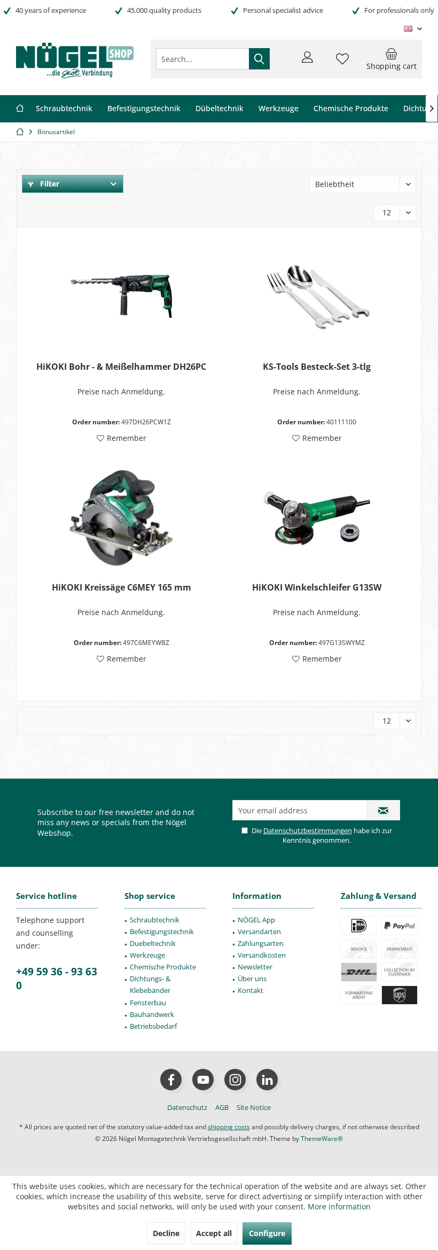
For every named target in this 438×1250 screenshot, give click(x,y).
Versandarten (259, 931)
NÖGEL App (256, 920)
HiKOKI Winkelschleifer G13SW (316, 587)
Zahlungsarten (261, 943)
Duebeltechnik (153, 943)
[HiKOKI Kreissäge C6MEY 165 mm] (121, 518)
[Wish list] (342, 64)
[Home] (19, 108)
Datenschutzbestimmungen (307, 830)
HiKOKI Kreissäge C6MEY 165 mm (121, 587)
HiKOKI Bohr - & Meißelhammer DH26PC (121, 366)
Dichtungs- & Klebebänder (150, 984)
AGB (222, 1107)
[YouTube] (203, 1079)
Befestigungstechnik (162, 931)
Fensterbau (148, 1002)
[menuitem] (391, 59)
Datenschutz (187, 1107)
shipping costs (229, 1126)
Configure (267, 1233)
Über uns (252, 978)
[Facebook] (171, 1079)
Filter (48, 183)
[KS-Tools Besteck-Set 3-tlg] (317, 297)
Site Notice (254, 1107)
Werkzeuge (147, 955)
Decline (166, 1233)
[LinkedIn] (267, 1079)
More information (339, 1206)
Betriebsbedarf (153, 1026)
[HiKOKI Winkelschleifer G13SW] (317, 518)
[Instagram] (235, 1079)
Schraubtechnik (154, 920)
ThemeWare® (322, 1138)
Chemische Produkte (163, 967)
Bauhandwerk (152, 1014)
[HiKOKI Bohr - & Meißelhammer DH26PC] (121, 297)
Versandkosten (262, 955)
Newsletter (255, 967)
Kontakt (250, 990)
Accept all (214, 1233)
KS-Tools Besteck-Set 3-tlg (317, 366)
